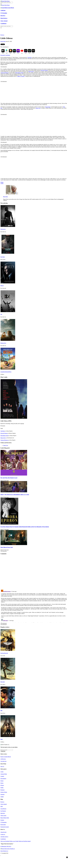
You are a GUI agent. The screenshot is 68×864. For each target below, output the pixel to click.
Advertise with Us (4, 836)
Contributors (3, 23)
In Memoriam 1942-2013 (6, 846)
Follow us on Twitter (14, 841)
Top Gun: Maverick (4, 653)
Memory (2, 285)
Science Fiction (4, 792)
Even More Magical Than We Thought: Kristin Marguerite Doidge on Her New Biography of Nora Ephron (25, 526)
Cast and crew (4, 761)
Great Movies (11, 7)
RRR (1, 710)
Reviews (2, 34)
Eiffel (2, 739)
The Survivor (3, 229)
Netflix (2, 787)
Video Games (3, 815)
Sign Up (2, 766)
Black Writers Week (5, 817)
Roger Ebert (3, 41)
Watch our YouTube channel (25, 841)
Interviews (3, 15)
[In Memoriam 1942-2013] (8, 848)
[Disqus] (34, 605)
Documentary (3, 778)
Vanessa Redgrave (5, 72)
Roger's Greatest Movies (6, 756)
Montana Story (3, 343)
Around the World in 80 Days (6, 371)
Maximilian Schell (19, 72)
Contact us (3, 834)
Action (2, 183)
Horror (2, 783)
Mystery (2, 785)
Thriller (2, 796)
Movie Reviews (4, 18)
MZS (2, 806)
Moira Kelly (31, 71)
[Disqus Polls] (34, 572)
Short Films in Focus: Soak (7, 547)
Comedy (2, 776)
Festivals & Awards (5, 826)
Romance (3, 789)
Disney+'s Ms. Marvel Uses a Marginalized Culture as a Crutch (15, 494)
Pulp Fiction (47, 106)
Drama (2, 182)
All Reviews (3, 759)
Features (2, 820)
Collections (3, 10)
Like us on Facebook (5, 841)
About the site (3, 832)
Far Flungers (3, 811)
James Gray (38, 108)
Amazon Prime (4, 774)
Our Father (3, 256)
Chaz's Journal (4, 20)
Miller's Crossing (20, 76)
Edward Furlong (44, 70)
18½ (1, 314)
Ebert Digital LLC (4, 851)
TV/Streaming (4, 13)
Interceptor (3, 681)
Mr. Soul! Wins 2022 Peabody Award (9, 477)
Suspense (2, 794)
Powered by (5, 55)
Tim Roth (29, 57)
